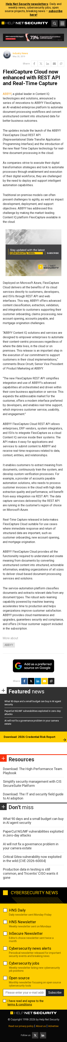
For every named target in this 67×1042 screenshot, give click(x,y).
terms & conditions (19, 1004)
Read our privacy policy (21, 1026)
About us (41, 1026)
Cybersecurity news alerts (30, 948)
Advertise (53, 1026)
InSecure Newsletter (26, 933)
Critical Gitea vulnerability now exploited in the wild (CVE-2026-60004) (32, 859)
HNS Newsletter (22, 922)
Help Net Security (49, 1019)
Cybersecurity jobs (24, 963)
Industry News (20, 53)
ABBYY (7, 94)
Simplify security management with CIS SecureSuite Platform (32, 784)
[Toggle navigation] (62, 23)
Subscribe (55, 992)
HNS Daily (17, 910)
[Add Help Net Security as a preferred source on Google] (61, 63)
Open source (19, 978)
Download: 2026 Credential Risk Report (29, 737)
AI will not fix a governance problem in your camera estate (30, 846)
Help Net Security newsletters (27, 4)
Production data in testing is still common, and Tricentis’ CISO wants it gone (30, 873)
